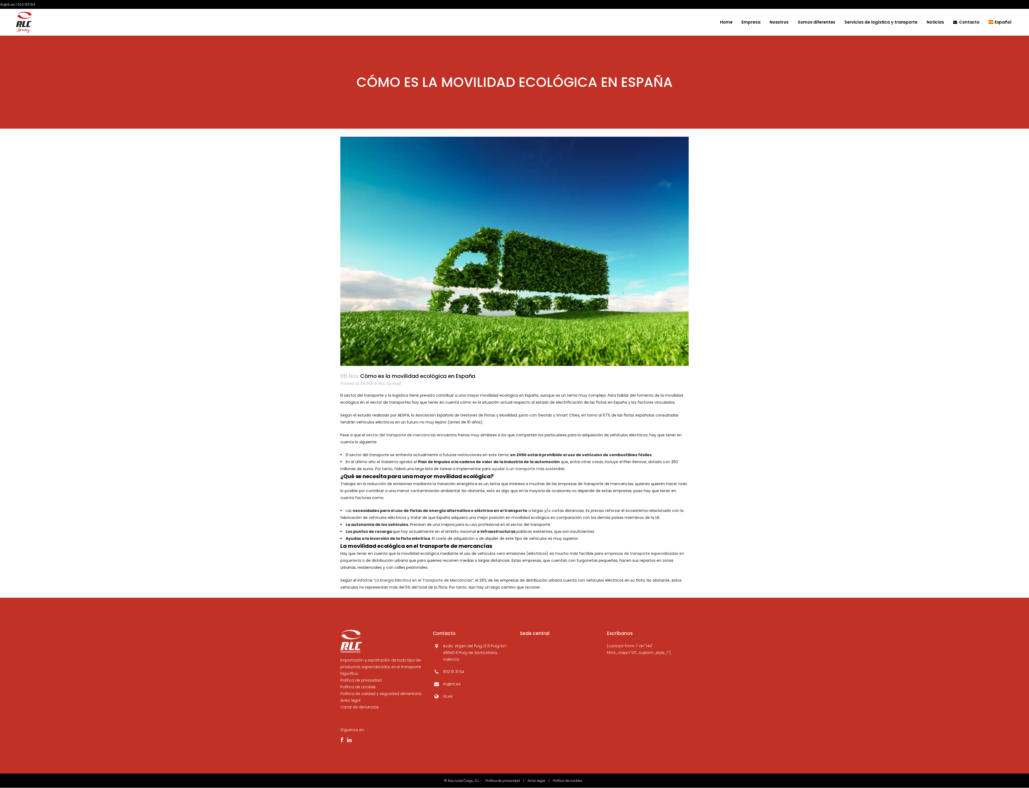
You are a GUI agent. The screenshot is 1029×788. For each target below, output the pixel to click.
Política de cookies (358, 687)
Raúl (397, 383)
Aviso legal (350, 700)
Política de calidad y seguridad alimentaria (380, 693)
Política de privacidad (361, 680)
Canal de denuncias (359, 707)
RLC (382, 383)
